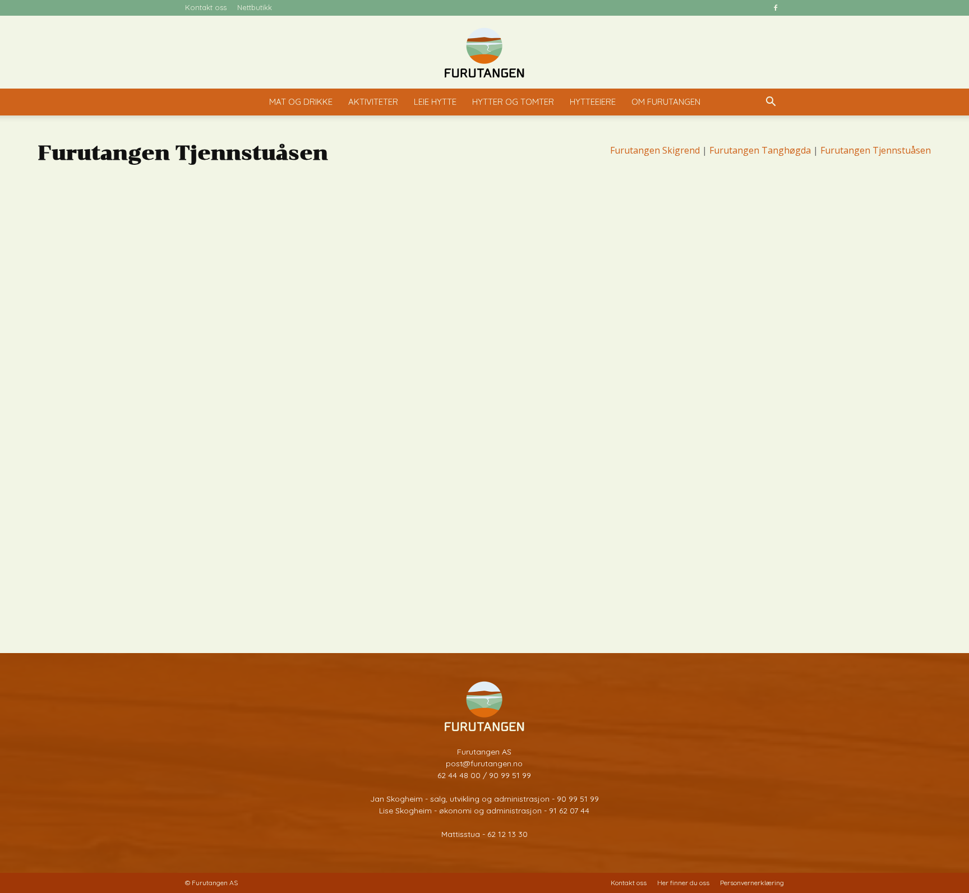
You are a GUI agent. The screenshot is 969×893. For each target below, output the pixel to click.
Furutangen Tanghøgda (760, 150)
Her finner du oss (683, 882)
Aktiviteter (373, 101)
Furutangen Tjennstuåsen (875, 150)
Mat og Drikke (301, 101)
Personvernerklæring (752, 882)
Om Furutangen (665, 101)
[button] (770, 103)
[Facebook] (775, 8)
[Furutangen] (484, 52)
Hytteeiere (593, 101)
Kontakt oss (206, 7)
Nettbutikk (254, 7)
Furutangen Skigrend (655, 150)
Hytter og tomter (513, 101)
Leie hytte (435, 101)
